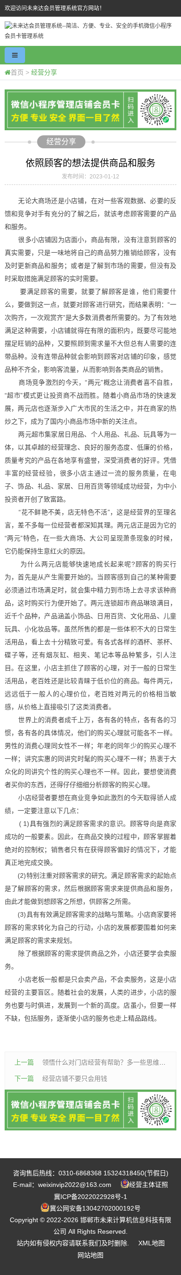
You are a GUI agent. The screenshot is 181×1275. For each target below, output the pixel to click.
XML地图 (151, 1243)
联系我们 (88, 1243)
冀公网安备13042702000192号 (95, 1208)
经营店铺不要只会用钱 (74, 1078)
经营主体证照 (148, 1184)
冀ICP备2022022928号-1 (90, 1196)
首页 (17, 72)
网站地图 (90, 1255)
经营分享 (44, 72)
